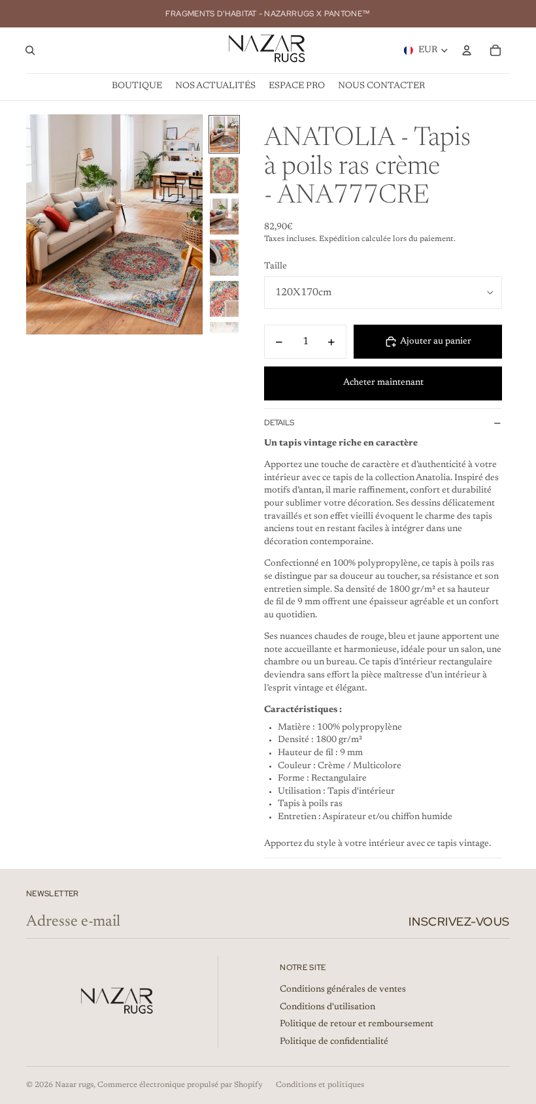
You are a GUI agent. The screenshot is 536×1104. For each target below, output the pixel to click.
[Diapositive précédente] (37, 224)
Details (279, 422)
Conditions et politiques (320, 1085)
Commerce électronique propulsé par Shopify (180, 1085)
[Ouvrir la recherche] (30, 50)
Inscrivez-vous (459, 921)
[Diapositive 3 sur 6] (224, 217)
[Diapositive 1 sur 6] (224, 134)
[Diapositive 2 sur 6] (224, 175)
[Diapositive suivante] (192, 224)
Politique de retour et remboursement (356, 1024)
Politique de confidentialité (334, 1042)
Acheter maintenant (383, 382)
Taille (275, 266)
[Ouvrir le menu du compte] (466, 50)
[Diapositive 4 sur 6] (224, 258)
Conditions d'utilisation (327, 1007)
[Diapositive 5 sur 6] (224, 299)
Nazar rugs (74, 1085)
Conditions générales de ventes (343, 989)
